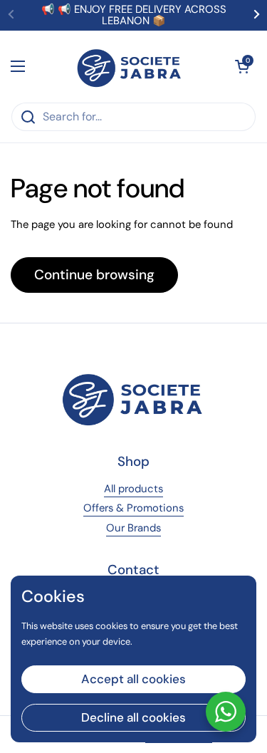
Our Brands (133, 528)
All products (133, 489)
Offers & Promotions (133, 508)
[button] (242, 66)
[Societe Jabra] (130, 66)
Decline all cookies (133, 717)
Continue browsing (94, 275)
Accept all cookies (133, 679)
